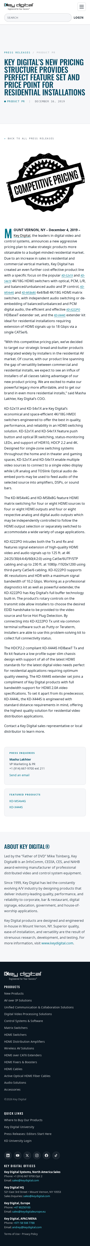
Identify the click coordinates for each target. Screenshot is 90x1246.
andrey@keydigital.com (27, 1227)
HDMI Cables (13, 1069)
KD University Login (18, 1141)
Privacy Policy (30, 1234)
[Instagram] (37, 1155)
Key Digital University (19, 1127)
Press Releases (17, 52)
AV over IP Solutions (18, 1000)
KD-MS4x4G (17, 801)
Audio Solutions (15, 1083)
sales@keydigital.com (25, 1180)
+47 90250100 (22, 1207)
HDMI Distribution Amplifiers (24, 1042)
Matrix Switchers (16, 1028)
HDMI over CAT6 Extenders (23, 1055)
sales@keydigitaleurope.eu (29, 1211)
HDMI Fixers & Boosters (20, 1062)
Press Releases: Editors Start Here (27, 1134)
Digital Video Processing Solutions (28, 1014)
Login (79, 17)
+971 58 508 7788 (24, 1223)
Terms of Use (12, 1234)
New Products (14, 993)
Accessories (12, 1089)
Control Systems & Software (23, 1021)
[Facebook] (46, 1155)
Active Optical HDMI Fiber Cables (27, 1076)
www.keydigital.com (57, 943)
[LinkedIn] (8, 1155)
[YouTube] (17, 1155)
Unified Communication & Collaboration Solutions (39, 1007)
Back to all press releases (31, 138)
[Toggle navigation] (81, 7)
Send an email (19, 775)
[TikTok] (56, 1155)
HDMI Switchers (15, 1035)
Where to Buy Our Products (23, 1120)
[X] (27, 1155)
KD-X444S (16, 807)
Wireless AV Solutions (19, 1048)
